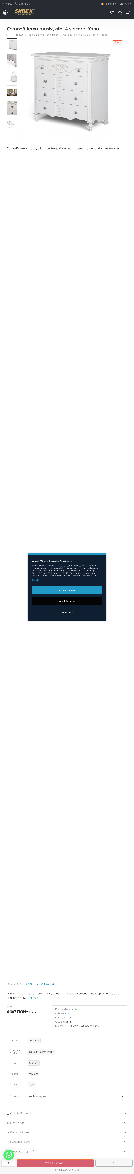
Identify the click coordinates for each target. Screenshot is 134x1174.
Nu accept (67, 612)
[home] (8, 34)
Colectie (14, 1084)
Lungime (14, 1040)
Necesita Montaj (20, 1142)
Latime (13, 1063)
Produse (19, 34)
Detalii (35, 580)
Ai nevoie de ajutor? (22, 1151)
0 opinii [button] (28, 983)
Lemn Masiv (17, 1122)
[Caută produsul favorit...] (120, 12)
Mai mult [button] (33, 997)
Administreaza (67, 601)
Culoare (14, 1096)
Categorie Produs (15, 1052)
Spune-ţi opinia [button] (45, 983)
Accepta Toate (67, 590)
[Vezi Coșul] (128, 12)
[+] (13, 1163)
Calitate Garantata (21, 1113)
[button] (13, 39)
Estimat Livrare (19, 1132)
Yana (67, 1013)
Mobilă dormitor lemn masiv (43, 34)
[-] (4, 1163)
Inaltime (14, 1073)
